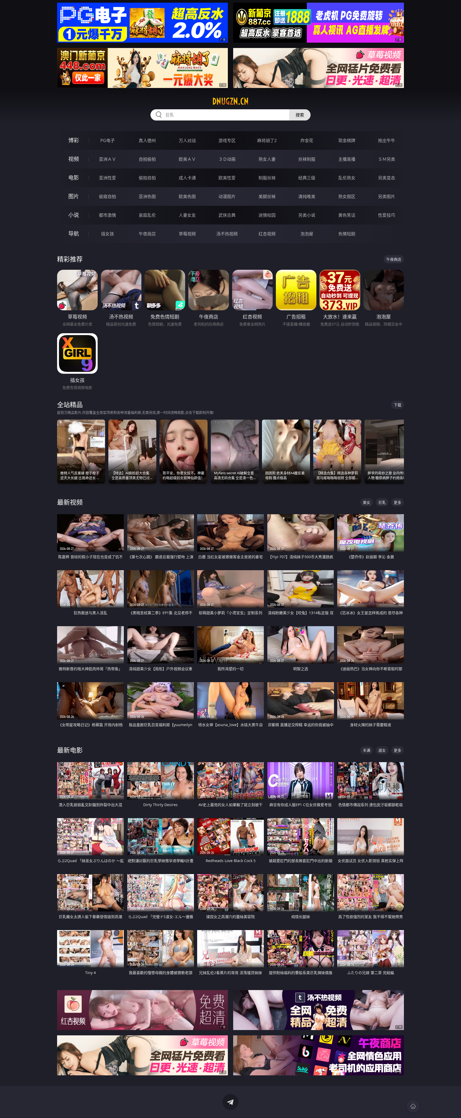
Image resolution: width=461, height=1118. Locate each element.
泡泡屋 (306, 234)
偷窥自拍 (107, 196)
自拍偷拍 (147, 159)
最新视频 (70, 502)
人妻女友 (187, 215)
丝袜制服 (306, 159)
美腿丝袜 (267, 196)
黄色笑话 (346, 215)
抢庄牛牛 (386, 140)
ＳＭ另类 (386, 159)
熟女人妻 (267, 159)
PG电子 (107, 140)
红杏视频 (267, 234)
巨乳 (382, 502)
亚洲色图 (147, 196)
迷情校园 (267, 215)
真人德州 (147, 140)
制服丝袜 (267, 178)
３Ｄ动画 (227, 159)
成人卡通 (187, 178)
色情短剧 (346, 234)
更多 (397, 502)
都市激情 (107, 215)
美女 (366, 502)
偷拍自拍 (147, 178)
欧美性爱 (227, 178)
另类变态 (386, 178)
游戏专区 (227, 140)
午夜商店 (147, 234)
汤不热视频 (227, 234)
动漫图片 (227, 196)
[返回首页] (413, 1106)
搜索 (300, 115)
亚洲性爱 (107, 178)
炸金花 (306, 140)
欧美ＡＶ (187, 159)
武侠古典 (227, 215)
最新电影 (70, 750)
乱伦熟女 (346, 178)
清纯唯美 (306, 196)
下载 (397, 404)
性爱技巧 (386, 215)
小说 (73, 215)
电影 (73, 177)
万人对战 (187, 140)
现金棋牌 (346, 140)
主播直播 (346, 159)
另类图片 (386, 196)
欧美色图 (187, 196)
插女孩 (107, 234)
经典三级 (306, 178)
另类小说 (306, 215)
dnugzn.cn (230, 101)
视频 (73, 159)
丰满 (366, 750)
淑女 (382, 750)
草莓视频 (187, 234)
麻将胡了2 (267, 140)
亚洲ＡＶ (107, 159)
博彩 (73, 140)
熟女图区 (346, 196)
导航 (73, 233)
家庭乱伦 (147, 215)
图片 (73, 196)
